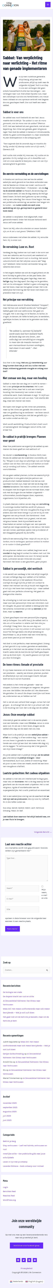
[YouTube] (35, 1260)
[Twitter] (24, 1260)
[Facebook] (18, 1260)
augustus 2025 (10, 1111)
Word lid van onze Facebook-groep (26, 1245)
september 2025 (10, 1107)
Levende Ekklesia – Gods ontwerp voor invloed (23, 1166)
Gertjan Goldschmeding (13, 1054)
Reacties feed (9, 1196)
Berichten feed (9, 1191)
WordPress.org (9, 1200)
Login (5, 1187)
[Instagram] (29, 1260)
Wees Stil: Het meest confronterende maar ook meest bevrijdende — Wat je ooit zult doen (26, 1046)
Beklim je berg (9, 1141)
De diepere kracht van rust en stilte (18, 996)
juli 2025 (7, 1116)
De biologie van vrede (12, 992)
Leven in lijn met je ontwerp (15, 1162)
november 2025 (10, 1103)
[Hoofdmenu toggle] (48, 4)
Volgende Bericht (43, 832)
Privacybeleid (26, 1268)
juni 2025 (7, 1120)
